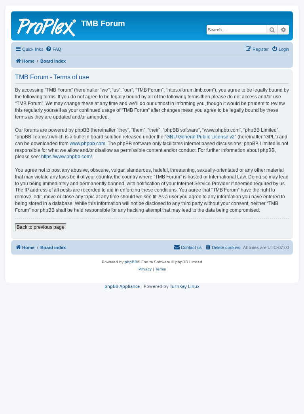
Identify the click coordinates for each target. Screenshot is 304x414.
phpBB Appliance (122, 286)
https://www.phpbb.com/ (66, 156)
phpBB (131, 262)
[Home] (47, 25)
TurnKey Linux (185, 286)
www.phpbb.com (87, 143)
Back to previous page (41, 227)
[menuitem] (53, 49)
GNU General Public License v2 (200, 137)
